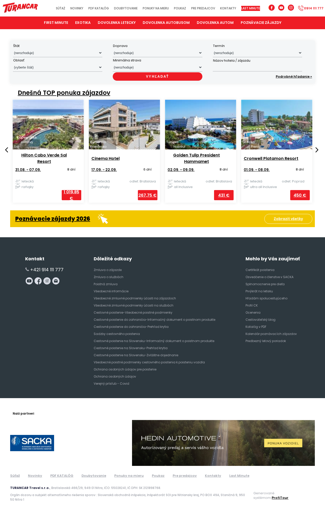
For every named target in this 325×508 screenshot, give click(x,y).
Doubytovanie (126, 8)
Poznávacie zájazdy (261, 22)
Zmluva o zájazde (108, 270)
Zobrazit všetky (288, 218)
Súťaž (60, 8)
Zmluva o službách (108, 277)
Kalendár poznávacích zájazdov (271, 334)
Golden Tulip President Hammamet (192, 158)
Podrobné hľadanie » (294, 76)
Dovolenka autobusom (166, 22)
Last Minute (250, 8)
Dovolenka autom (215, 22)
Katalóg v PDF (256, 327)
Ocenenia (253, 312)
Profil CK (252, 305)
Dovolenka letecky (117, 22)
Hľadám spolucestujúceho (266, 298)
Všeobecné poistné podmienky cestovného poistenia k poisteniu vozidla (149, 362)
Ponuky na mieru (156, 8)
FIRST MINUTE (56, 22)
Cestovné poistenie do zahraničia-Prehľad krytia (131, 327)
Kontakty (228, 8)
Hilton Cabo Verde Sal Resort (39, 158)
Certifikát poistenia (260, 270)
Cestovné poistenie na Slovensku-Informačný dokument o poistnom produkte (154, 341)
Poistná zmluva (106, 284)
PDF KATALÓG (98, 8)
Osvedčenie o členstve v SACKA (270, 277)
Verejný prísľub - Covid (111, 383)
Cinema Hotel (101, 158)
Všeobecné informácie (111, 291)
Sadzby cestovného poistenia (117, 334)
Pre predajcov (203, 8)
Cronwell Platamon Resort (266, 158)
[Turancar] (20, 8)
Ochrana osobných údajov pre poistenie (125, 369)
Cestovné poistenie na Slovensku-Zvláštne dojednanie (136, 355)
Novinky (76, 8)
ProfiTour (280, 498)
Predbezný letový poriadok (266, 341)
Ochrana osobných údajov (115, 376)
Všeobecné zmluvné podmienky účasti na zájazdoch (135, 298)
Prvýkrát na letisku (259, 291)
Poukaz (180, 8)
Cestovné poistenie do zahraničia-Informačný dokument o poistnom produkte (154, 319)
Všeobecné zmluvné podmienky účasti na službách (133, 305)
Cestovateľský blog (260, 319)
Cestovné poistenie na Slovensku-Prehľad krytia (131, 348)
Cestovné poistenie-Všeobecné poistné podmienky (133, 312)
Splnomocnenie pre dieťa (265, 284)
